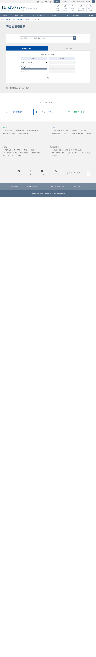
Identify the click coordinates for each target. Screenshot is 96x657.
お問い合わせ (80, 1)
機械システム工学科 (69, 133)
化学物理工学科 (56, 133)
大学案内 (5, 15)
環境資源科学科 (31, 130)
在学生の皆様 (65, 9)
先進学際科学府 (7, 153)
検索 (74, 38)
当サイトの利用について (34, 186)
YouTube (46, 2)
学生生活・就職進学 (73, 15)
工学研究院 (17, 150)
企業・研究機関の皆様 (81, 9)
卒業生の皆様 (72, 9)
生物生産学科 (8, 130)
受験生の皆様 (57, 9)
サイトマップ (64, 1)
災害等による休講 (32, 8)
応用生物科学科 (19, 130)
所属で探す (69, 48)
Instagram (50, 2)
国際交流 (54, 15)
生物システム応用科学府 (21, 153)
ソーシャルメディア (74, 173)
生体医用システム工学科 (70, 130)
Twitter (42, 2)
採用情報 (54, 156)
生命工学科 (57, 130)
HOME (2, 19)
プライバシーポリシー (57, 186)
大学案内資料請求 (17, 112)
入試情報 (90, 15)
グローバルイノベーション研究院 (12, 156)
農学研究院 (8, 150)
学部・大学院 (19, 15)
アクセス (72, 1)
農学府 (32, 150)
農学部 (4, 127)
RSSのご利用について (79, 186)
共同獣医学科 (22, 133)
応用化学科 (83, 130)
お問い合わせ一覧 (79, 112)
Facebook (38, 2)
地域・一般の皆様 (91, 9)
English (88, 1)
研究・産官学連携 (38, 15)
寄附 (57, 1)
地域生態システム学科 (9, 133)
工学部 (53, 127)
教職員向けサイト (85, 153)
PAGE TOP (88, 174)
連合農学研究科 (36, 153)
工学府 (25, 150)
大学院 (4, 147)
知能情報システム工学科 (85, 133)
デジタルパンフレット (48, 112)
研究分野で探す (27, 48)
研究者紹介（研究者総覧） (23, 19)
